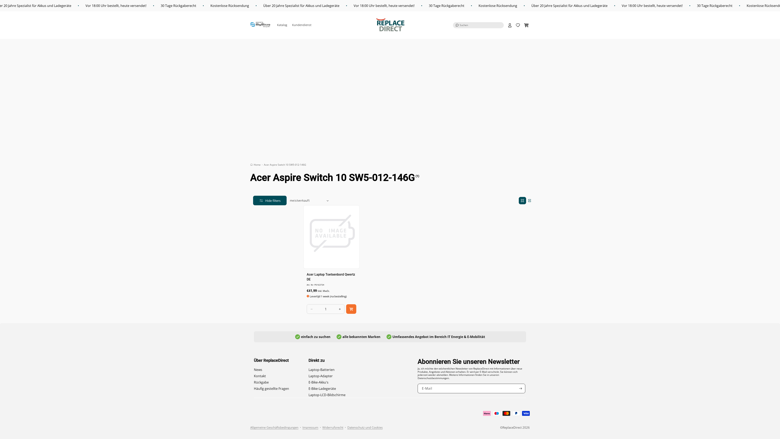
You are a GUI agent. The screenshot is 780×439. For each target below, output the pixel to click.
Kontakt (260, 376)
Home (257, 164)
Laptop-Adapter (321, 376)
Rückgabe (261, 382)
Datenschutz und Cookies (365, 427)
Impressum (310, 427)
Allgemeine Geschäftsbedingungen (274, 427)
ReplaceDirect (512, 427)
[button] (478, 25)
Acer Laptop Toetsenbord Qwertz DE (331, 277)
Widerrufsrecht (332, 427)
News (258, 369)
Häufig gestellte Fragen (271, 388)
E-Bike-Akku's (318, 382)
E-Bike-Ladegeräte (322, 388)
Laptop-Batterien (322, 369)
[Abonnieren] (520, 388)
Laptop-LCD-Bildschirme (327, 395)
